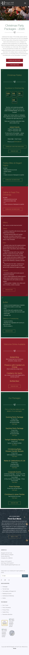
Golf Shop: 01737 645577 (7, 563)
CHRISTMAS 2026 (14, 64)
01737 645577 (22, 527)
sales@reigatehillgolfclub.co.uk (14, 528)
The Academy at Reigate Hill (9, 591)
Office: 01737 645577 (6, 561)
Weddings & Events (6, 593)
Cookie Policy (5, 612)
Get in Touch (5, 605)
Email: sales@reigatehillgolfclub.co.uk (10, 565)
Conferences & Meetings (8, 596)
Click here (14, 424)
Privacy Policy (5, 610)
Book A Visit (14, 536)
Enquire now (14, 151)
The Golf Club (5, 589)
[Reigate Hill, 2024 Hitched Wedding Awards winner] (11, 623)
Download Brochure (14, 60)
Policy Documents (6, 607)
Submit (25, 575)
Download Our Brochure (12, 179)
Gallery (4, 598)
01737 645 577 (18, 142)
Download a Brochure (7, 614)
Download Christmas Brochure (15, 146)
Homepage (4, 586)
